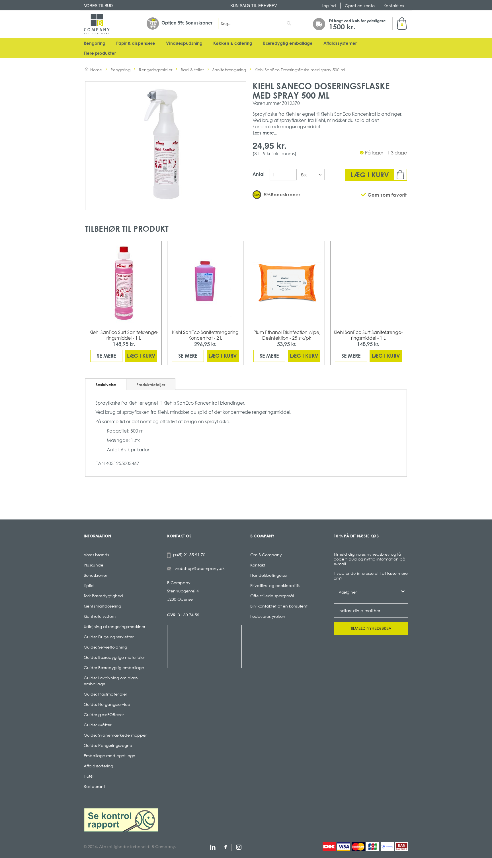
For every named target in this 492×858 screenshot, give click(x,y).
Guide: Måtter (97, 724)
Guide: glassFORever (104, 714)
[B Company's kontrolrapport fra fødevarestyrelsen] (121, 819)
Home (96, 69)
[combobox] (256, 23)
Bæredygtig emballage (288, 43)
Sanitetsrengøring (229, 69)
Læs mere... (265, 133)
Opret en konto (360, 5)
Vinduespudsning (184, 43)
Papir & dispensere (135, 43)
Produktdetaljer (150, 384)
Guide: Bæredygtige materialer (114, 657)
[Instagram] (238, 846)
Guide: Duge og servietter (109, 636)
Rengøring (94, 43)
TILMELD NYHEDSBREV (370, 628)
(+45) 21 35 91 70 (188, 554)
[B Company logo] (97, 24)
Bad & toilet (192, 69)
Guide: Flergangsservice (107, 704)
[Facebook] (225, 846)
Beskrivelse (105, 384)
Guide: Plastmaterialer (105, 694)
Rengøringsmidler (155, 69)
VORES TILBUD (98, 5)
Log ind (329, 5)
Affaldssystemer (340, 43)
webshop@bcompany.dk (200, 568)
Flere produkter (100, 53)
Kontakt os (394, 5)
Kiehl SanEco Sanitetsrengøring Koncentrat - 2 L (205, 335)
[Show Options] (403, 592)
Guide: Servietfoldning (105, 647)
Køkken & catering (232, 43)
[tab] (105, 384)
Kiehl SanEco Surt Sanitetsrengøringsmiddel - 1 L (123, 335)
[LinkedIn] (213, 846)
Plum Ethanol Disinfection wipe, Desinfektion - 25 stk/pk (286, 335)
